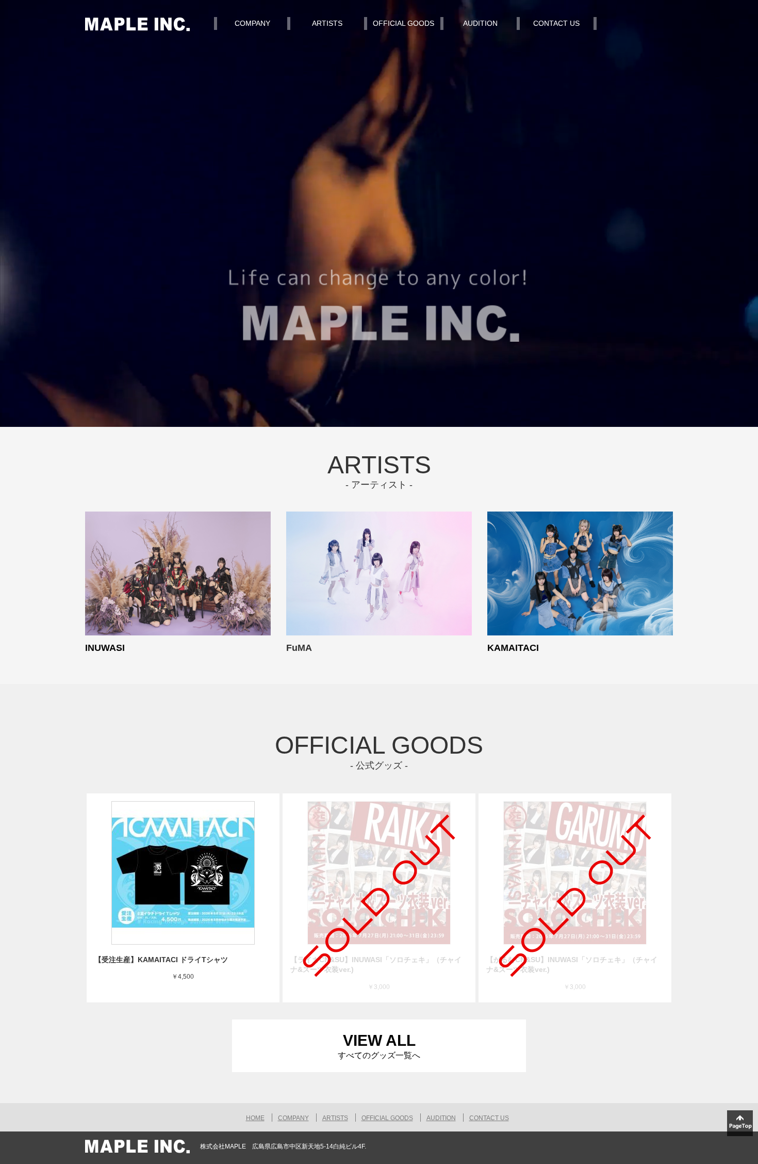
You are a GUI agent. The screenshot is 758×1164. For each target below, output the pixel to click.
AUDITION (480, 23)
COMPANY (252, 23)
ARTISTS (327, 23)
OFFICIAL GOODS (403, 23)
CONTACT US (556, 23)
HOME (255, 1118)
